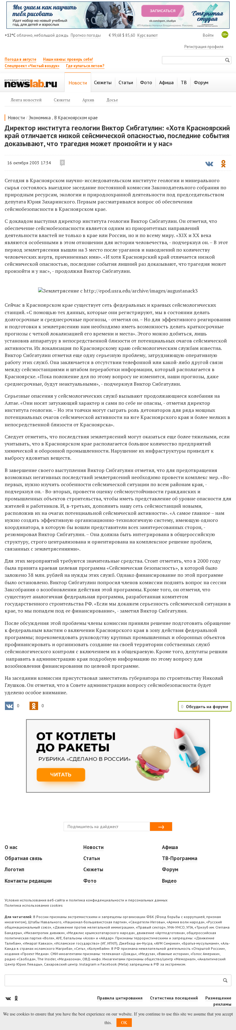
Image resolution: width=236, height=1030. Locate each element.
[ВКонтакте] (9, 998)
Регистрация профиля (203, 46)
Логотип (14, 869)
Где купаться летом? (85, 65)
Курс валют (147, 35)
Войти (208, 35)
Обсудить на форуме (207, 706)
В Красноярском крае (76, 118)
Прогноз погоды (86, 35)
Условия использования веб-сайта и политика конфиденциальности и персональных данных (86, 900)
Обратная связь (23, 858)
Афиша (170, 847)
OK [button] (124, 1022)
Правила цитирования (120, 998)
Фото (89, 880)
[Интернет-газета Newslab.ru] (31, 83)
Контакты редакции (28, 880)
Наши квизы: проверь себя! (68, 59)
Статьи (91, 858)
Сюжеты (93, 869)
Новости (16, 118)
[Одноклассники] (16, 998)
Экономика (40, 118)
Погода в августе (20, 59)
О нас (11, 847)
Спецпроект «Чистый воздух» (32, 65)
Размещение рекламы (218, 1001)
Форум (170, 869)
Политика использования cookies (34, 905)
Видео (169, 880)
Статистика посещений (174, 998)
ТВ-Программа (179, 858)
